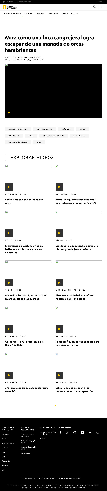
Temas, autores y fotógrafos (27, 435)
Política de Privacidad (47, 478)
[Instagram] (75, 433)
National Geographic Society (29, 448)
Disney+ (100, 2)
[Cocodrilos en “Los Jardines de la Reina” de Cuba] (28, 320)
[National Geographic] (4, 7)
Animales (41, 13)
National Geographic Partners (29, 442)
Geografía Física (18, 142)
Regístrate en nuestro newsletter (48, 433)
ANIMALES (14, 135)
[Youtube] (91, 433)
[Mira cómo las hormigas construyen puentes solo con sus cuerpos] (28, 273)
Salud (65, 13)
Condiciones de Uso (28, 478)
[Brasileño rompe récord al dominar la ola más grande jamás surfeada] (79, 224)
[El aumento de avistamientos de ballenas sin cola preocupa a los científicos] (28, 224)
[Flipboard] (83, 433)
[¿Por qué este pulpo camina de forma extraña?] (28, 366)
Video (4, 470)
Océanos (66, 129)
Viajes (74, 13)
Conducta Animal (18, 129)
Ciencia (28, 13)
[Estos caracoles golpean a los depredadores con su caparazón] (79, 366)
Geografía (79, 135)
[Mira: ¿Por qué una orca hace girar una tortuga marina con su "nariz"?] (79, 178)
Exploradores (26, 453)
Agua (31, 135)
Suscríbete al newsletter (17, 2)
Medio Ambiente (12, 13)
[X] (68, 433)
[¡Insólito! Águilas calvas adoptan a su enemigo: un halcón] (79, 320)
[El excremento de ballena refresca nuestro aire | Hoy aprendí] (79, 273)
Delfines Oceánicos (53, 135)
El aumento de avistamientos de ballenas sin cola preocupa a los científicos (24, 249)
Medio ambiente (8, 443)
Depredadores (44, 129)
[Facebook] (61, 433)
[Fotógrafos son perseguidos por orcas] (28, 178)
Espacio (5, 465)
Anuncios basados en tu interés (70, 478)
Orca (82, 129)
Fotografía (6, 461)
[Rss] (98, 433)
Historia (54, 13)
